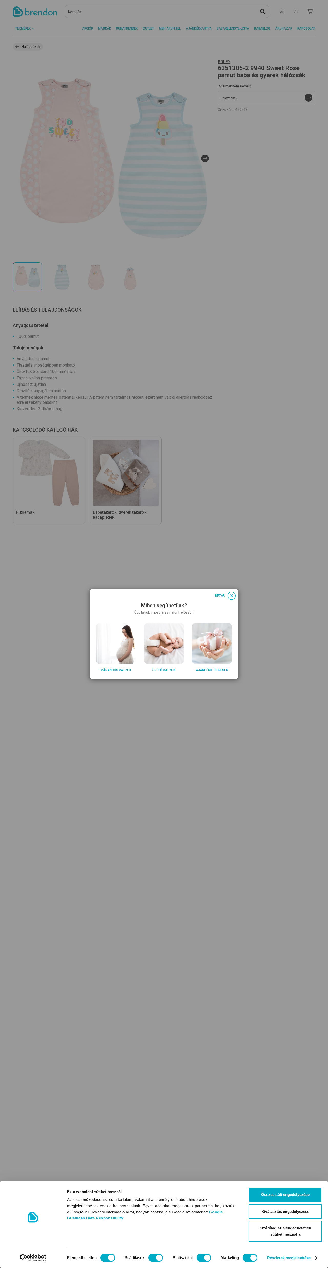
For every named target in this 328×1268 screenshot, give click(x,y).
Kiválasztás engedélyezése (285, 1211)
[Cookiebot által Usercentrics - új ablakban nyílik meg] (33, 1258)
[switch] (155, 1258)
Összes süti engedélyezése (285, 1194)
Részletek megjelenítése (289, 1258)
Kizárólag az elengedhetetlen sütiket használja (285, 1231)
